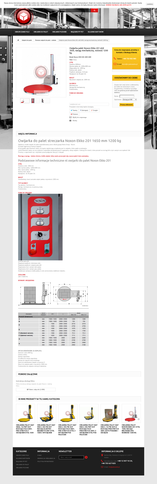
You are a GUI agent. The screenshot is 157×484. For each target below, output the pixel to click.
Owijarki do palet (41, 32)
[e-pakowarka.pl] (34, 16)
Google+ (95, 110)
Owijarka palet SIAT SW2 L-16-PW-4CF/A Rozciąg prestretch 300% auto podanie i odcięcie (110, 429)
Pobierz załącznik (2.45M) (36, 389)
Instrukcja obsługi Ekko (25, 381)
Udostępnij (84, 110)
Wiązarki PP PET (77, 32)
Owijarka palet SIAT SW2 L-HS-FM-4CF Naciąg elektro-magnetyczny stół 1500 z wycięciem (46, 429)
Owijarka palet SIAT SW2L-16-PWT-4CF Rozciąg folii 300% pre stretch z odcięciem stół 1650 (25, 429)
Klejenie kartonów (95, 32)
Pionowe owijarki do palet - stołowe (45, 40)
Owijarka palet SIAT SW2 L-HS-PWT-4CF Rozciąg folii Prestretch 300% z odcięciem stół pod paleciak (88, 430)
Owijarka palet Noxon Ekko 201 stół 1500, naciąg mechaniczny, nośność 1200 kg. (131, 429)
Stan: (71, 60)
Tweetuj (74, 110)
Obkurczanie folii (22, 32)
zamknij (150, 4)
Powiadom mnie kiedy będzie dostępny (81, 107)
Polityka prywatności (45, 461)
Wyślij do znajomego (80, 117)
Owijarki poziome (59, 32)
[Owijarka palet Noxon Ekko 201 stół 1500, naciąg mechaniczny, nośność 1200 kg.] (131, 413)
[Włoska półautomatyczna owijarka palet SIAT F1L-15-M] (25, 100)
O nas (39, 455)
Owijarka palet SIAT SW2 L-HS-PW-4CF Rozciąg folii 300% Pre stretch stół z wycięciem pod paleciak (67, 430)
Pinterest (75, 114)
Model (71, 57)
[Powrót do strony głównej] (18, 40)
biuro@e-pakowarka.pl (129, 64)
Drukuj (75, 120)
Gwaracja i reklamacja (46, 458)
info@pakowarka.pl (114, 467)
